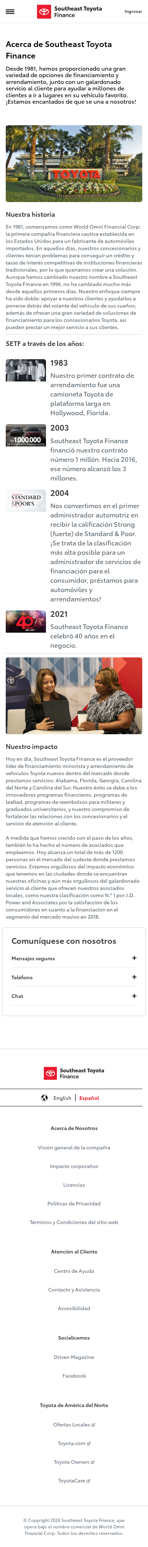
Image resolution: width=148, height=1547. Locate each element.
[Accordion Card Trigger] (134, 958)
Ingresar (133, 11)
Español (89, 1097)
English (62, 1097)
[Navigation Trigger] (10, 11)
